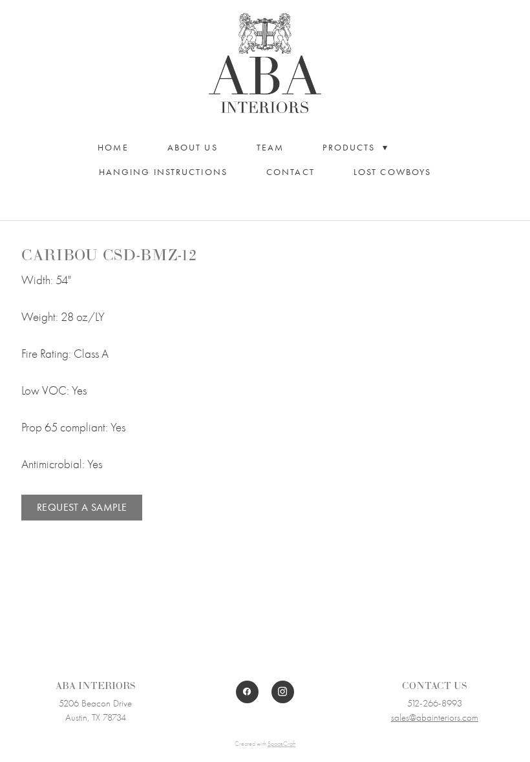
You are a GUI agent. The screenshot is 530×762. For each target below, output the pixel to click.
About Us (192, 147)
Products (355, 147)
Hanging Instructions (163, 172)
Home (113, 147)
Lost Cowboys (392, 172)
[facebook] (247, 692)
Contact (290, 172)
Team (270, 147)
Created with (265, 744)
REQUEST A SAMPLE (82, 507)
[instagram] (282, 692)
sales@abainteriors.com (434, 717)
